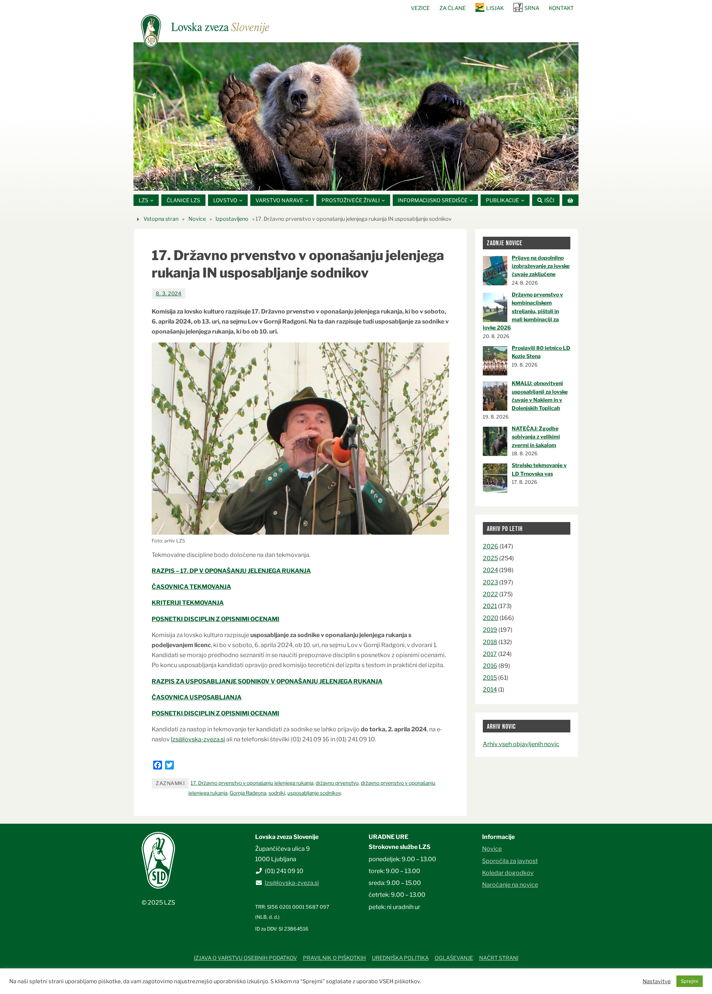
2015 (490, 677)
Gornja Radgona (248, 793)
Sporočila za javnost (510, 861)
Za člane (452, 8)
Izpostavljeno (231, 219)
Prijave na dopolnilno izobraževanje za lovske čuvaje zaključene (541, 266)
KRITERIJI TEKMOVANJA (188, 602)
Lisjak (495, 8)
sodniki (276, 793)
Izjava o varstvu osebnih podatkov (245, 958)
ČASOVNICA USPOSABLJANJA (196, 697)
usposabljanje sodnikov (314, 793)
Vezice (420, 8)
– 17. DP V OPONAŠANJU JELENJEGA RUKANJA (243, 570)
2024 (490, 570)
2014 (490, 689)
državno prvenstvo (337, 783)
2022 (490, 594)
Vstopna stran (161, 219)
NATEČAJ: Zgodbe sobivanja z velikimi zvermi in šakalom (536, 436)
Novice (197, 219)
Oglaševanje (454, 958)
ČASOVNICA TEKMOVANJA (191, 586)
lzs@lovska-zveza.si (198, 739)
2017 (490, 653)
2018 (490, 642)
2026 (490, 546)
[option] (356, 116)
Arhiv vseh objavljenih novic (521, 744)
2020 (490, 617)
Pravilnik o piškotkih (334, 958)
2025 (490, 558)
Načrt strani (498, 958)
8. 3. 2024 (168, 293)
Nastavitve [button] (657, 981)
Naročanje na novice (510, 884)
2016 (490, 665)
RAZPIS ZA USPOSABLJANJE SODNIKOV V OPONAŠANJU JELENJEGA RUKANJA (267, 681)
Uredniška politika (400, 958)
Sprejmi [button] (689, 981)
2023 (490, 582)
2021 (490, 606)
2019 (490, 629)
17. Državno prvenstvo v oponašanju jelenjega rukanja (252, 783)
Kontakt (561, 8)
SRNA (531, 8)
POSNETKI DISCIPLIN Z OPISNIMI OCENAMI (215, 619)
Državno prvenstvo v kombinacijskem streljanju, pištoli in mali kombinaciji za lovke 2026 (523, 311)
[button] (334, 181)
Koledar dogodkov (508, 872)
